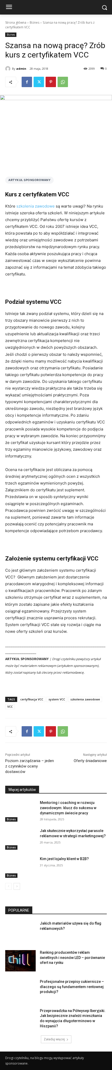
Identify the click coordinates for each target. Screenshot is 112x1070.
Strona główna (15, 22)
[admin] (8, 68)
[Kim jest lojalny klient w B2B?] (20, 867)
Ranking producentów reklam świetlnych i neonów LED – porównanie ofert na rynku (72, 957)
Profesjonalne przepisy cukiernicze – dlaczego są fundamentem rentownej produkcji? (72, 986)
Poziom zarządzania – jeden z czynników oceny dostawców (29, 766)
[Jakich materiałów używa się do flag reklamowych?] (20, 931)
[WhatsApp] (63, 82)
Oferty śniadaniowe (90, 760)
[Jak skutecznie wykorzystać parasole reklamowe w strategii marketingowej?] (20, 839)
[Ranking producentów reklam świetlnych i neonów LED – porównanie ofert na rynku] (20, 960)
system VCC (56, 699)
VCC (10, 706)
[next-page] (17, 886)
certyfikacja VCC (31, 699)
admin (21, 68)
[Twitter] (39, 82)
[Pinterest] (51, 82)
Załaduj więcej (54, 1039)
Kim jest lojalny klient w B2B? (64, 859)
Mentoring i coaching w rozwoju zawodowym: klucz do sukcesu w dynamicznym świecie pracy (68, 808)
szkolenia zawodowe (35, 206)
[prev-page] (8, 886)
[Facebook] (27, 82)
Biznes (34, 22)
